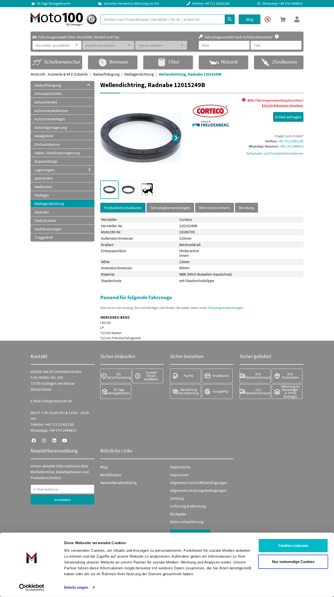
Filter (173, 62)
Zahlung (177, 498)
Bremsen (118, 62)
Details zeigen (76, 587)
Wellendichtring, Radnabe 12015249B (190, 74)
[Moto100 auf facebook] (34, 440)
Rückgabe (178, 513)
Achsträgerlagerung (50, 127)
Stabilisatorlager (48, 228)
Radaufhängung (106, 74)
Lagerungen (44, 169)
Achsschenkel (45, 102)
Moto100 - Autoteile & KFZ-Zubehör (59, 74)
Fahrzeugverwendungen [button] (225, 307)
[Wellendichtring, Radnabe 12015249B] (140, 137)
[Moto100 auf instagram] (44, 440)
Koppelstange (45, 161)
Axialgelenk (43, 135)
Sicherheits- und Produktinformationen (274, 153)
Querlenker (43, 178)
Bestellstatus (110, 474)
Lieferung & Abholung (188, 506)
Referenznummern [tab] (214, 207)
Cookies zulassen (293, 545)
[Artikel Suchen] (230, 19)
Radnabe (41, 212)
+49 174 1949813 (291, 146)
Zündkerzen (284, 62)
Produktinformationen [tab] (123, 207)
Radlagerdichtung (139, 74)
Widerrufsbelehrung (186, 521)
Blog (104, 466)
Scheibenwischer (62, 62)
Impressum (179, 474)
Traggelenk (43, 237)
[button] (282, 19)
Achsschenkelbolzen (51, 110)
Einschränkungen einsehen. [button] (282, 105)
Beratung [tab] (246, 207)
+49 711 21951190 (290, 141)
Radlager (41, 195)
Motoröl (229, 62)
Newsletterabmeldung (118, 482)
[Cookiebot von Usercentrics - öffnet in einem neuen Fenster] (31, 587)
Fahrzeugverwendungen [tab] (170, 207)
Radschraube (45, 220)
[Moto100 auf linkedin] (54, 440)
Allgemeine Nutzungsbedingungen (198, 490)
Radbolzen (43, 186)
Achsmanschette (48, 93)
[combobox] (54, 45)
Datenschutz (180, 466)
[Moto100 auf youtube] (64, 440)
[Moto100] (57, 19)
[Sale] (267, 19)
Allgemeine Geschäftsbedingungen (198, 482)
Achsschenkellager (49, 118)
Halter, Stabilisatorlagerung (57, 152)
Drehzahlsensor (47, 144)
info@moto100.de (57, 400)
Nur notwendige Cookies (293, 561)
